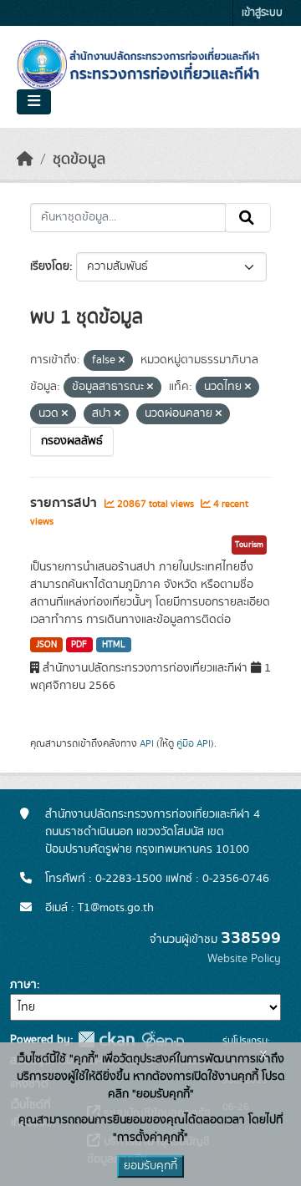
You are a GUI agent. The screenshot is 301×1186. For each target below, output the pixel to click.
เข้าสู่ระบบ (262, 13)
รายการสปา (65, 503)
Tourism (249, 544)
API (147, 743)
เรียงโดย (49, 266)
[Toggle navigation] (34, 101)
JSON (46, 644)
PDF (79, 644)
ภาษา (23, 984)
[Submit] (248, 218)
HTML (113, 644)
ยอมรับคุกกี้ (150, 1166)
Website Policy (244, 958)
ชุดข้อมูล (79, 159)
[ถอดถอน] (122, 360)
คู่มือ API (193, 743)
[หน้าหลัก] (25, 159)
